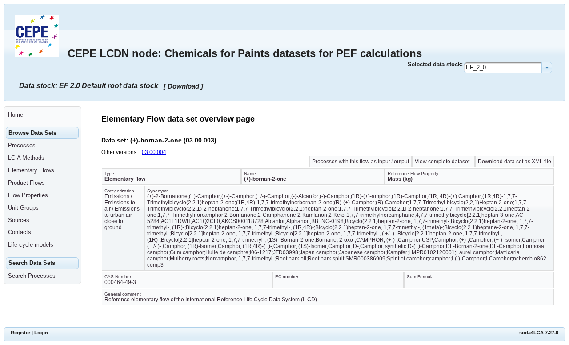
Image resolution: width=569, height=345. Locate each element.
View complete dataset (442, 161)
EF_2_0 (476, 67)
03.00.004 (154, 152)
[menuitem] (42, 115)
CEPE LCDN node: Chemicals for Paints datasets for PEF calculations (245, 53)
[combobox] (508, 67)
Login (41, 332)
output (401, 161)
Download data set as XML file (514, 161)
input (384, 161)
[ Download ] (183, 85)
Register (20, 332)
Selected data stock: (435, 64)
